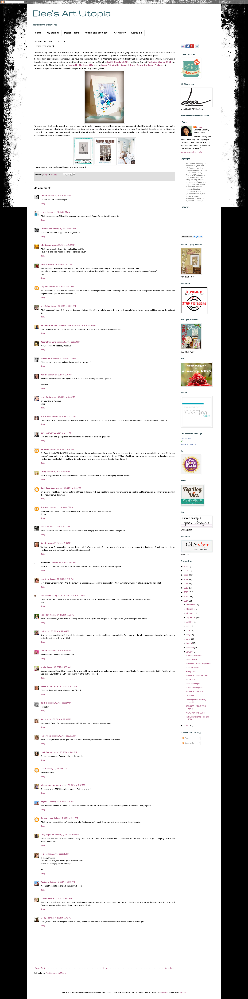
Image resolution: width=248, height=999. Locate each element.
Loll (42, 631)
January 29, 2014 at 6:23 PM (58, 527)
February (190, 648)
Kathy (43, 472)
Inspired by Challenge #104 (80, 65)
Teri (42, 854)
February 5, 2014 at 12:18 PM (62, 882)
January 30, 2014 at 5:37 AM (59, 667)
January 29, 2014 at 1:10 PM (60, 375)
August (189, 622)
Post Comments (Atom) (56, 973)
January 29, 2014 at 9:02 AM (63, 245)
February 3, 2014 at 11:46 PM (57, 854)
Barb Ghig (45, 449)
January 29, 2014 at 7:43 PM (59, 543)
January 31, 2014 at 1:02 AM (73, 785)
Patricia (44, 375)
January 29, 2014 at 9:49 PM (61, 579)
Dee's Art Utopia (71, 13)
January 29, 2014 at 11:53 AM (84, 325)
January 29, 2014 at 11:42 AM (61, 287)
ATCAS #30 (190, 680)
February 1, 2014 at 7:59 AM (66, 818)
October (190, 613)
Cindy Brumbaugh (49, 488)
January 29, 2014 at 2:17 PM (64, 416)
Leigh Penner (47, 752)
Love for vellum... (193, 668)
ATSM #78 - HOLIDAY (194, 692)
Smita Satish (46, 229)
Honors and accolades (97, 33)
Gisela (43, 769)
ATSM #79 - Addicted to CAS (198, 676)
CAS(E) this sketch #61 (118, 62)
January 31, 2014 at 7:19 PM (61, 802)
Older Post (169, 968)
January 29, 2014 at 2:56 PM (59, 433)
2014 (186, 601)
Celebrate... (190, 696)
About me (136, 33)
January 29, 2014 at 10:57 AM (60, 265)
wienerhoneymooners (51, 785)
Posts (186, 738)
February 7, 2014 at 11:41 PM (59, 918)
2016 (186, 592)
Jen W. (43, 667)
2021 (186, 571)
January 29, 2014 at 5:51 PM (69, 488)
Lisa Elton (45, 615)
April (188, 639)
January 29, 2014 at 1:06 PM (64, 358)
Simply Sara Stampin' (50, 596)
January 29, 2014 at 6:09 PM (61, 507)
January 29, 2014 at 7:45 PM (64, 563)
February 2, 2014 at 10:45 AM (67, 835)
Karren (44, 433)
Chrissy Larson (47, 818)
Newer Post (40, 968)
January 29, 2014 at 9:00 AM (64, 229)
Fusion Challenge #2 (194, 688)
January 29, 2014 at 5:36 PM (58, 472)
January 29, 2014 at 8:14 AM (59, 196)
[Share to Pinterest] (73, 174)
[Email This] (64, 174)
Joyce (43, 527)
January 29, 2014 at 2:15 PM (63, 397)
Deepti (199, 127)
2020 (186, 575)
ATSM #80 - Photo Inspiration (198, 664)
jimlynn (44, 265)
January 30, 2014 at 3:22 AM (59, 651)
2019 (186, 580)
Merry (43, 918)
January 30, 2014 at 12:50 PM (59, 719)
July (188, 626)
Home (38, 33)
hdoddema (164, 992)
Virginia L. (45, 802)
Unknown (45, 507)
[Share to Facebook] (71, 174)
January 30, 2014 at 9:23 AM (59, 703)
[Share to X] (69, 174)
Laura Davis (46, 397)
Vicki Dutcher (47, 687)
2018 (186, 584)
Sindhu (44, 196)
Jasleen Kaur (46, 358)
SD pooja (44, 287)
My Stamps (53, 33)
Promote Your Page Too (188, 444)
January (189, 652)
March (189, 643)
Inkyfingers (46, 245)
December (191, 605)
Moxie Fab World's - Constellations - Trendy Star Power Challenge (132, 65)
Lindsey (44, 899)
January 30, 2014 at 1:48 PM (65, 752)
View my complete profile (191, 152)
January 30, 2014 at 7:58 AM (65, 687)
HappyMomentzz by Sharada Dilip (56, 325)
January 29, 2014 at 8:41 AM (58, 212)
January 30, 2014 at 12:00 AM (56, 631)
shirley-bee (46, 736)
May (188, 635)
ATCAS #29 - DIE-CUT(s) (195, 713)
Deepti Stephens (48, 342)
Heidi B (44, 703)
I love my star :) (192, 659)
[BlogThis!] (66, 174)
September (191, 618)
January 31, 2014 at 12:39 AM (59, 769)
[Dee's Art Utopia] (182, 442)
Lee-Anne (45, 579)
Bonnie (44, 543)
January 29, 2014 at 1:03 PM (68, 342)
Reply (43, 204)
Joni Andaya (46, 416)
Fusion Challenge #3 (194, 655)
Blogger (183, 992)
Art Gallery (120, 33)
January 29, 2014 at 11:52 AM (63, 306)
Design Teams (71, 33)
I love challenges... (193, 684)
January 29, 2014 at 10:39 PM (72, 596)
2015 (186, 597)
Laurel (43, 212)
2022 (186, 567)
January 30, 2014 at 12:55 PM (64, 736)
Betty (43, 719)
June (188, 631)
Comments (189, 743)
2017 (186, 588)
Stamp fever (191, 672)
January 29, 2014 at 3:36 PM (62, 449)
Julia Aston (46, 306)
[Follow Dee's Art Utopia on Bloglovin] (192, 238)
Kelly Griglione (47, 835)
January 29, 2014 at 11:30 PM (62, 615)
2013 (186, 726)
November (191, 609)
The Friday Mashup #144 (159, 62)
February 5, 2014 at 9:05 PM (60, 899)
